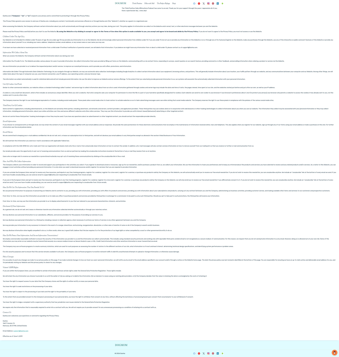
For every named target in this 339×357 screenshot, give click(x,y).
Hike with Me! (149, 3)
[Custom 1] (222, 3)
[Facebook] (194, 3)
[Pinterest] (213, 3)
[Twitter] (204, 3)
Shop (174, 3)
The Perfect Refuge (163, 3)
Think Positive (137, 3)
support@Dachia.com (20, 331)
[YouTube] (199, 3)
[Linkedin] (218, 3)
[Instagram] (208, 3)
